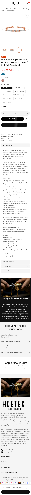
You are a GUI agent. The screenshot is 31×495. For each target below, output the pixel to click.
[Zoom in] (27, 16)
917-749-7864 (10, 449)
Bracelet (10, 140)
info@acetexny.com (12, 452)
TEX (9, 138)
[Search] (5, 3)
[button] (27, 29)
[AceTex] (15, 3)
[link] (15, 287)
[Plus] (27, 113)
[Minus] (3, 113)
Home (2, 9)
